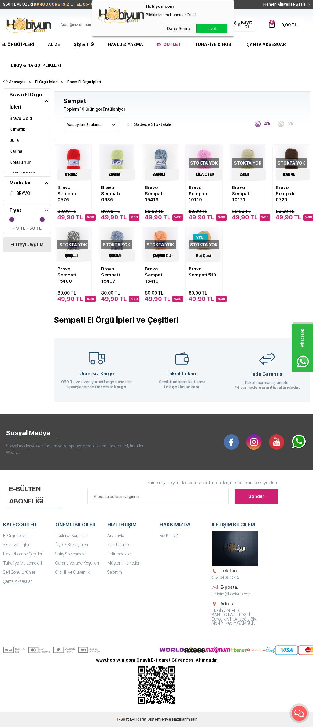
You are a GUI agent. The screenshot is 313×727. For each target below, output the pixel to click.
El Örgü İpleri (18, 44)
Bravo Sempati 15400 (66, 275)
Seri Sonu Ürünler (19, 572)
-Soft (123, 719)
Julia (14, 140)
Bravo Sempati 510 (202, 272)
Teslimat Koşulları (71, 535)
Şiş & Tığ (84, 44)
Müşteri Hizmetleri (124, 563)
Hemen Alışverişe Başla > (286, 4)
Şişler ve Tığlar (16, 544)
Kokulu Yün (20, 162)
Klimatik (17, 129)
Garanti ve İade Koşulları (77, 563)
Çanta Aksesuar (266, 44)
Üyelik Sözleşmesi (71, 544)
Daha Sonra (178, 28)
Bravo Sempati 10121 (241, 193)
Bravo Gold (20, 118)
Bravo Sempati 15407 (110, 275)
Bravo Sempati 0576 (66, 193)
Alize (54, 44)
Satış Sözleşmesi (70, 553)
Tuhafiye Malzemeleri (22, 563)
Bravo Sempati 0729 (285, 193)
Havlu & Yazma (125, 44)
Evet (212, 28)
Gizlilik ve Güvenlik (72, 572)
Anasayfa (115, 535)
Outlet (172, 44)
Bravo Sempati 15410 (154, 275)
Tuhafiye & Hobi (214, 44)
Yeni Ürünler (118, 544)
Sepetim (114, 572)
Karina (15, 151)
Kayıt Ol (246, 24)
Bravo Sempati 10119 (198, 193)
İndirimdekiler (119, 553)
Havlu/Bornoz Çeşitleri (23, 553)
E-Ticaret (138, 719)
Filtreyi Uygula (27, 244)
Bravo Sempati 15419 (154, 193)
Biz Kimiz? (169, 535)
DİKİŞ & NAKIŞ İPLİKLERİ (36, 65)
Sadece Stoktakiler (153, 124)
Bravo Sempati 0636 (110, 193)
